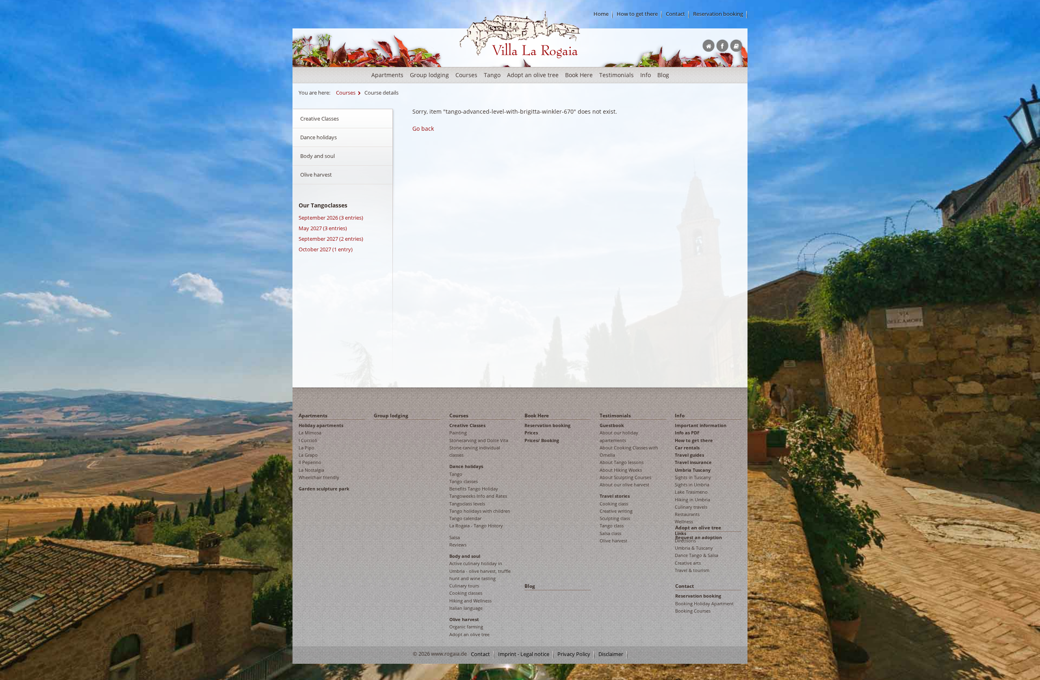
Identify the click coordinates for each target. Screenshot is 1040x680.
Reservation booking (718, 14)
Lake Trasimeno (691, 492)
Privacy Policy (573, 654)
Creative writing (616, 511)
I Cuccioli (308, 440)
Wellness (684, 521)
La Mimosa (310, 433)
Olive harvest (316, 174)
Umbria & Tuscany (694, 548)
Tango (492, 75)
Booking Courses (693, 611)
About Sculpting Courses (625, 477)
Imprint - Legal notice (523, 654)
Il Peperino (310, 462)
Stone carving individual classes (474, 451)
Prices (531, 433)
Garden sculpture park (324, 489)
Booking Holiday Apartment (704, 603)
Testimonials (616, 75)
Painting (458, 433)
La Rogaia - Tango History (476, 525)
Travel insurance (693, 462)
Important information (700, 425)
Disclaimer (610, 654)
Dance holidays (318, 137)
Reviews (457, 545)
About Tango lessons (622, 462)
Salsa (454, 537)
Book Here (579, 75)
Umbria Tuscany (693, 470)
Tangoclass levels (467, 504)
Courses (466, 75)
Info (645, 75)
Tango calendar (465, 518)
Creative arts (688, 563)
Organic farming (466, 627)
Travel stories (615, 496)
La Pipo (306, 448)
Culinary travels (691, 507)
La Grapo (308, 455)
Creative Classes (319, 118)
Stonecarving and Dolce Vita (478, 440)
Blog (663, 75)
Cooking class (614, 504)
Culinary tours (464, 586)
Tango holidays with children (479, 511)
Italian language (466, 608)
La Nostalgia (311, 470)
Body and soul (317, 156)
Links (680, 533)
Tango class (612, 525)
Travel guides (689, 455)
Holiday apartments (321, 425)
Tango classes (463, 481)
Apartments (387, 75)
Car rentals (687, 448)
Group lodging (429, 75)
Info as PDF (687, 433)
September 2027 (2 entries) (331, 238)
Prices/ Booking (541, 440)
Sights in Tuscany (693, 477)
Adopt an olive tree (533, 75)
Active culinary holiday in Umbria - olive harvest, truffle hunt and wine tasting (480, 570)
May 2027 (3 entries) (323, 228)
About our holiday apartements (619, 436)
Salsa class (610, 533)
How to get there (637, 14)
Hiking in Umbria (692, 500)
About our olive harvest (624, 484)
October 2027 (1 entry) (326, 249)
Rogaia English (476, 65)
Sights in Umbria (692, 484)
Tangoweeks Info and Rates (478, 496)
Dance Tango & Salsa (696, 555)
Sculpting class (615, 518)
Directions (685, 541)
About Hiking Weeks (621, 470)
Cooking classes (465, 593)
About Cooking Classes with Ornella (629, 451)
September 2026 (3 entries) (331, 217)
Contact (675, 14)
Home (601, 14)
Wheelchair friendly (319, 477)
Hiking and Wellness (470, 601)
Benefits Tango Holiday (473, 489)
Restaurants (687, 514)
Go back (423, 128)
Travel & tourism (692, 570)
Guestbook (612, 425)
